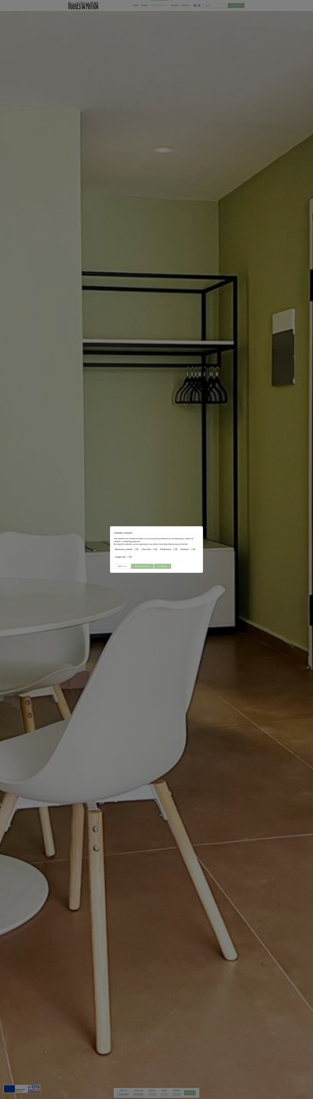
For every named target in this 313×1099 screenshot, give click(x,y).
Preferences (165, 549)
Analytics (184, 549)
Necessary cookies (124, 549)
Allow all (162, 566)
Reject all (122, 566)
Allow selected (142, 566)
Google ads (120, 556)
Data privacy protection (178, 544)
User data (146, 549)
